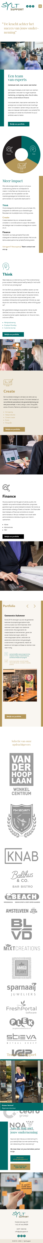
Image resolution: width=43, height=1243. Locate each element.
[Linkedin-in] (27, 6)
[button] (40, 6)
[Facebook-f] (33, 6)
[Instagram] (30, 6)
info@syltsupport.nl (21, 1232)
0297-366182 (21, 1229)
